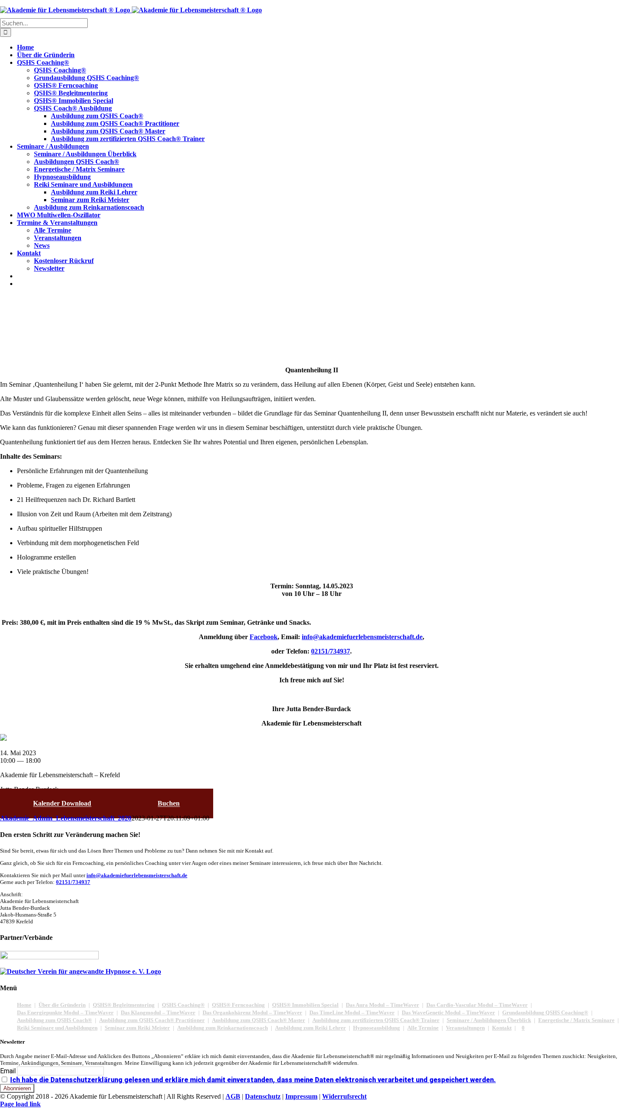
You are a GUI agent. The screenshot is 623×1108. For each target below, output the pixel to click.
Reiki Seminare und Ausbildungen (57, 1028)
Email (8, 1071)
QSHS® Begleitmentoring (124, 1005)
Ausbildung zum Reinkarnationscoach (222, 1028)
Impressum (301, 1096)
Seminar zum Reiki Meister (137, 1028)
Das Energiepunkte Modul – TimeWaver (65, 1012)
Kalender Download (62, 803)
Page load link (20, 1104)
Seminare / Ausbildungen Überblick (489, 1020)
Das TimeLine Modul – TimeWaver (352, 1012)
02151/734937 (73, 882)
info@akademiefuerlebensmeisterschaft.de (136, 875)
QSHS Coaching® (183, 1005)
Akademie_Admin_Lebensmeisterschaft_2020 (65, 818)
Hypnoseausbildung (376, 1028)
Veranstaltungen (465, 1028)
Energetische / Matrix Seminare (576, 1020)
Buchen (169, 803)
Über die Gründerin (62, 1005)
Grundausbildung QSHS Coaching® (545, 1012)
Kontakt (502, 1028)
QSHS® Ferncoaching (238, 1005)
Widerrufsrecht (344, 1096)
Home (24, 1005)
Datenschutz (263, 1096)
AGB (232, 1096)
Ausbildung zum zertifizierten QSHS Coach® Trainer (375, 1020)
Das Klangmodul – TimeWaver (158, 1012)
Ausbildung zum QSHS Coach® (54, 1020)
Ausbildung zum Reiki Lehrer (310, 1028)
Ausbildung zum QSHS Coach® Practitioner (152, 1020)
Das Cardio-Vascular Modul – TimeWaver (477, 1005)
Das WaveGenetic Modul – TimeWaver (448, 1012)
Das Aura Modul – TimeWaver (382, 1005)
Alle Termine (423, 1028)
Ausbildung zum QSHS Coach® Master (258, 1020)
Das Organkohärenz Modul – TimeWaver (252, 1012)
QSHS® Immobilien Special (305, 1005)
